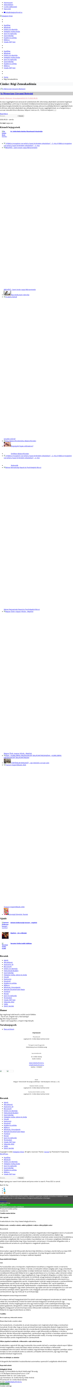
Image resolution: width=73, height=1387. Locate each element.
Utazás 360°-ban (9, 42)
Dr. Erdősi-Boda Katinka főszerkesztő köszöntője (26, 131)
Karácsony (7, 979)
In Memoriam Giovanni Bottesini (16, 93)
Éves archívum (9, 1029)
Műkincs (7, 40)
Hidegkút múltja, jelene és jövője (15, 975)
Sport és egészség (10, 34)
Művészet (7, 27)
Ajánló (2, 98)
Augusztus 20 (8, 964)
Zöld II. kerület (9, 1006)
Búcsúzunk (8, 967)
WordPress (4, 1154)
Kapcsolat (7, 9)
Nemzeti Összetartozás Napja (14, 989)
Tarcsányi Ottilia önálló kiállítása (21, 943)
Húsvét (6, 977)
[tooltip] (4, 1189)
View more (3, 1201)
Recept (6, 994)
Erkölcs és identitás (11, 29)
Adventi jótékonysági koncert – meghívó (23, 922)
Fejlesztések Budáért (11, 971)
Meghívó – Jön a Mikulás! (18, 933)
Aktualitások (8, 962)
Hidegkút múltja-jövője (12, 31)
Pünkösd (7, 991)
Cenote (46, 1152)
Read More (4, 114)
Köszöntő (7, 981)
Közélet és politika (10, 38)
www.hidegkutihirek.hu (36, 1063)
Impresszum (8, 3)
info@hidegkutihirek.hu (36, 1065)
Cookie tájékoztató (10, 7)
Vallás (6, 1004)
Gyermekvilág (8, 36)
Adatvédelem (8, 5)
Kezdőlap (7, 25)
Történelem (8, 998)
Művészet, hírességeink (13, 98)
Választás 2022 (9, 1002)
